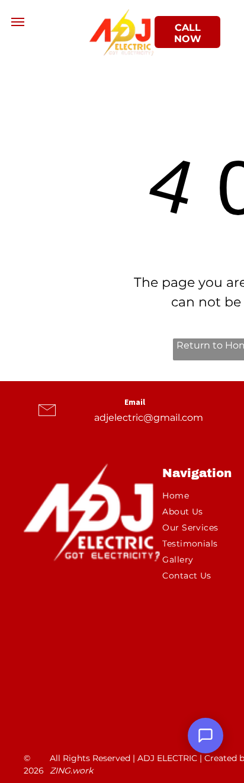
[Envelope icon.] (47, 421)
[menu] (18, 22)
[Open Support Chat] (205, 735)
